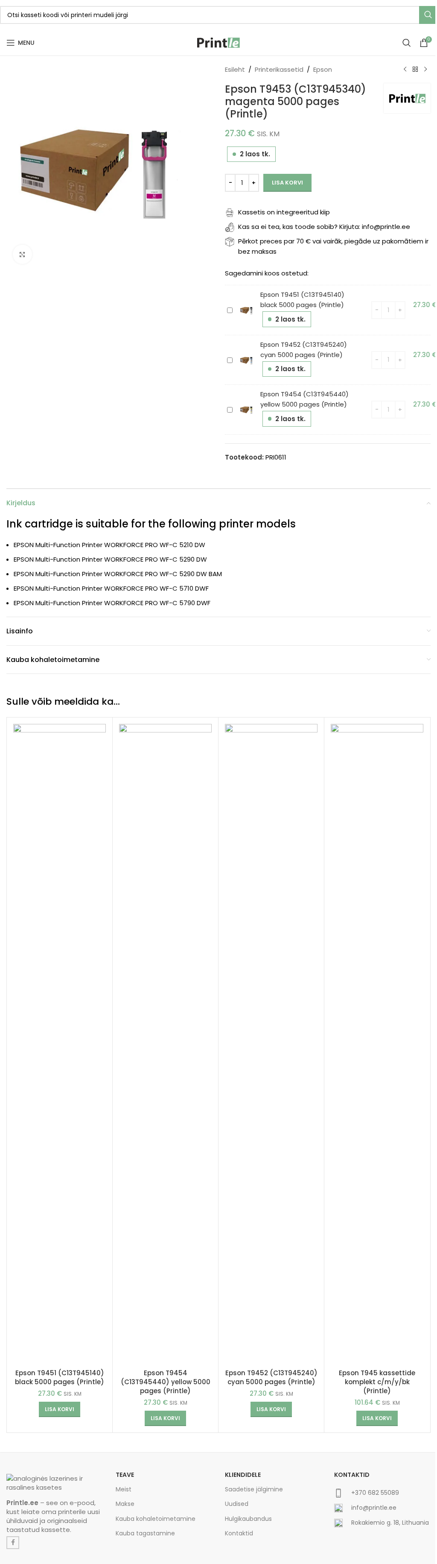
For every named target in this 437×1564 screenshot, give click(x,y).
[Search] (406, 42)
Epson (322, 69)
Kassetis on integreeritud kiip (284, 212)
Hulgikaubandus (248, 1518)
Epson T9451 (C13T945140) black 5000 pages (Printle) (59, 1377)
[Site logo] (218, 42)
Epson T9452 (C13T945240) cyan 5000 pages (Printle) (271, 1377)
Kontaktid (239, 1533)
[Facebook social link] (12, 1542)
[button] (59, 1409)
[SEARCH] (428, 15)
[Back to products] (415, 69)
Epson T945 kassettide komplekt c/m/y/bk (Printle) (377, 1381)
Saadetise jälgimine (254, 1489)
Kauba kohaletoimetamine (155, 1518)
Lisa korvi (287, 183)
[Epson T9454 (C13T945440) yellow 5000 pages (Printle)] (165, 1044)
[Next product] (425, 69)
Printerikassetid (279, 69)
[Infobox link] (382, 1496)
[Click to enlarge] (22, 254)
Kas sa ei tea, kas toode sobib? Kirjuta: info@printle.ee (324, 226)
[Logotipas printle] (54, 1483)
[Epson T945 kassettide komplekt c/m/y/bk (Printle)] (377, 1044)
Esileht (235, 69)
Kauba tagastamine (145, 1533)
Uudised (236, 1504)
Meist (123, 1489)
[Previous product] (405, 69)
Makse (125, 1504)
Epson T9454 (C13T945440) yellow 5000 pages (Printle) (165, 1381)
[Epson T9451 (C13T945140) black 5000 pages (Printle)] (59, 1044)
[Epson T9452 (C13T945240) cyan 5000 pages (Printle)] (271, 1044)
